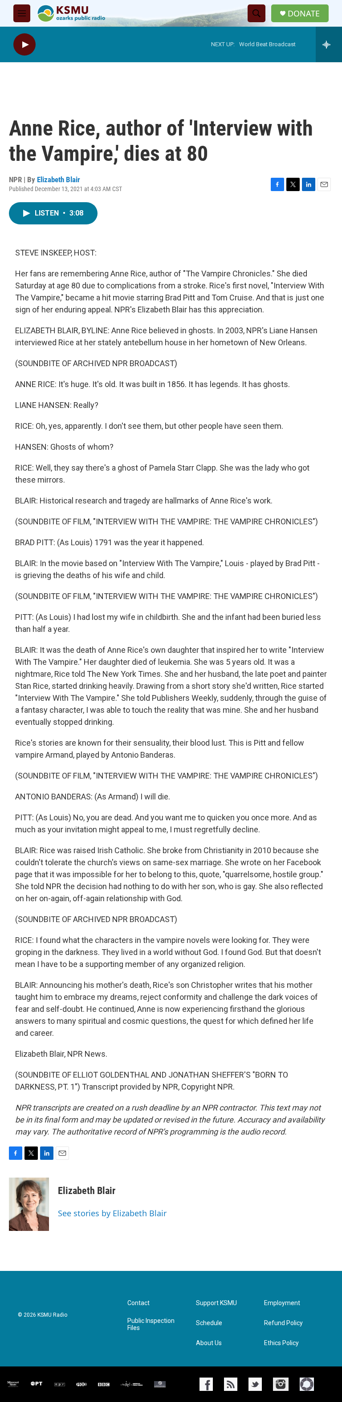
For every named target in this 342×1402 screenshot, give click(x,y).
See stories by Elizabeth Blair (112, 1213)
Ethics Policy (281, 1343)
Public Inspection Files (151, 1324)
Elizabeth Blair (58, 179)
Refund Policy (283, 1323)
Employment (282, 1303)
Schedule (209, 1323)
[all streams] (329, 44)
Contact (138, 1303)
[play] (24, 45)
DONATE (304, 13)
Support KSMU (216, 1303)
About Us (209, 1343)
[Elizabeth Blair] (29, 1204)
